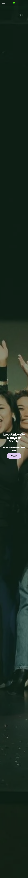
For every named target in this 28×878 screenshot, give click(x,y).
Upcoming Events (14, 456)
